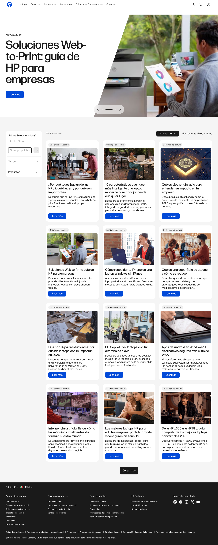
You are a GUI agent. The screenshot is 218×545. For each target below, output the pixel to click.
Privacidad (71, 532)
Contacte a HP (12, 501)
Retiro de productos (15, 532)
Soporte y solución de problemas (105, 505)
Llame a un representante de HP (62, 505)
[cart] (201, 4)
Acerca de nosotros (16, 496)
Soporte (110, 4)
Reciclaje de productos (37, 532)
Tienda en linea (54, 501)
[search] (193, 4)
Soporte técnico (98, 496)
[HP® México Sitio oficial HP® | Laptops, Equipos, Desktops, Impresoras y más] (9, 4)
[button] (98, 109)
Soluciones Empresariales (89, 4)
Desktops (36, 4)
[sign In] (208, 4)
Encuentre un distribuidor (59, 509)
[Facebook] (180, 502)
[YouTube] (198, 502)
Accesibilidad (57, 532)
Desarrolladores (139, 509)
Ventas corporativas (57, 513)
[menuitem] (22, 4)
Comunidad (95, 509)
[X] (192, 502)
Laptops (23, 4)
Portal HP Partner (139, 505)
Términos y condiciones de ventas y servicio (175, 532)
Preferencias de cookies (90, 532)
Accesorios (66, 4)
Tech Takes (10, 520)
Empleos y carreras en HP (17, 505)
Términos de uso (112, 532)
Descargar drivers (98, 501)
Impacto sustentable (15, 513)
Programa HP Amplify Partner (145, 501)
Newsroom (10, 517)
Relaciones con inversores (18, 509)
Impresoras (50, 4)
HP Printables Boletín (15, 524)
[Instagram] (186, 502)
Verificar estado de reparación (103, 517)
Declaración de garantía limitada (137, 532)
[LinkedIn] (175, 502)
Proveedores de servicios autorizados (107, 513)
